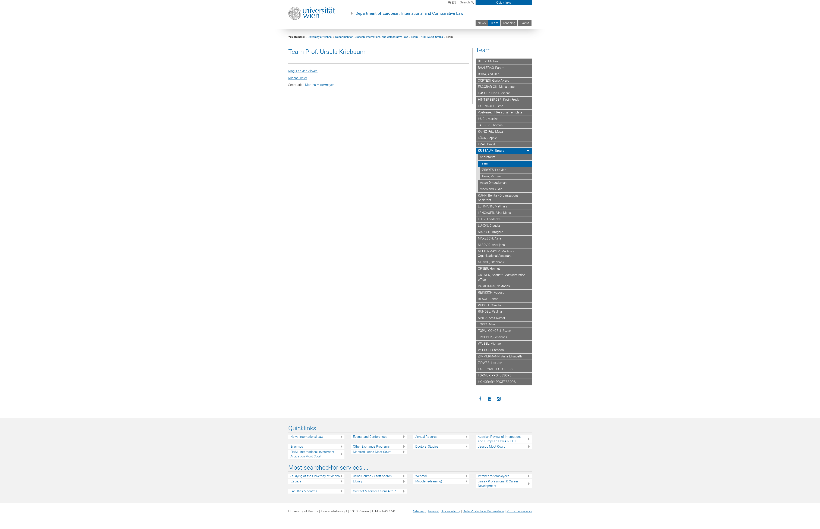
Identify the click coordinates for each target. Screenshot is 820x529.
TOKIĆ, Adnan (487, 324)
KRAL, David (486, 144)
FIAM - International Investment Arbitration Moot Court (312, 454)
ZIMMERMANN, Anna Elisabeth (500, 356)
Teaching (509, 23)
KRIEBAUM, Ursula (432, 36)
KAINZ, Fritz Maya (490, 132)
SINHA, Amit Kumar (491, 318)
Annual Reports (426, 437)
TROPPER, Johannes (492, 337)
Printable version (519, 511)
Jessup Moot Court (491, 446)
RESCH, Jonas (488, 299)
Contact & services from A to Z (374, 491)
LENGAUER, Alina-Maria (494, 213)
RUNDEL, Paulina (490, 311)
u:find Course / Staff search (372, 476)
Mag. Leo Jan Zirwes (303, 71)
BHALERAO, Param (491, 68)
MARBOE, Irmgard (490, 232)
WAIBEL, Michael (489, 343)
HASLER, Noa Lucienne (494, 93)
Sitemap (419, 511)
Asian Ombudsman (493, 183)
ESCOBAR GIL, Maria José (496, 87)
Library (357, 481)
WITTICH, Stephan (491, 350)
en (453, 2)
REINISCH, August (491, 292)
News (482, 23)
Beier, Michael (491, 176)
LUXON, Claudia (489, 226)
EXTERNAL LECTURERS (495, 369)
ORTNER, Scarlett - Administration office (501, 277)
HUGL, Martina (488, 119)
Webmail (421, 476)
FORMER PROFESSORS (494, 375)
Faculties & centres (303, 491)
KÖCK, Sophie (487, 138)
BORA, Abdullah (488, 74)
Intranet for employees (494, 476)
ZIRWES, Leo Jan (494, 170)
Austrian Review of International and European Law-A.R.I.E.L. (500, 439)
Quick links (503, 2)
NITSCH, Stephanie (491, 262)
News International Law (306, 437)
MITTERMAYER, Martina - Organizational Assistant (496, 253)
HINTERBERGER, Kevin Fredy (498, 99)
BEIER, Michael (488, 61)
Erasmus (296, 446)
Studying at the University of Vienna (315, 476)
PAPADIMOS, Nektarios (494, 286)
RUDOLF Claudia (489, 305)
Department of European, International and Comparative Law (409, 13)
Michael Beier (297, 78)
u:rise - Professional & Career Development (498, 483)
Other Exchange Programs (371, 446)
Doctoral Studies (426, 446)
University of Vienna (320, 36)
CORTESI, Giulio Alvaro (493, 80)
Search (465, 2)
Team (494, 23)
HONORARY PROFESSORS (497, 382)
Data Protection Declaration (483, 511)
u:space (295, 481)
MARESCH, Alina (489, 238)
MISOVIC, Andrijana (491, 245)
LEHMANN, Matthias (492, 206)
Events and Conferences (370, 437)
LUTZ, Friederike (489, 219)
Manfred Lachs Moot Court (372, 452)
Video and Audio (491, 189)
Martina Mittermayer (319, 85)
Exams (524, 23)
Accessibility (450, 511)
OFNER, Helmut (489, 268)
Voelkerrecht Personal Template (500, 112)
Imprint (433, 511)
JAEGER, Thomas (490, 125)
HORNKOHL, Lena (490, 106)
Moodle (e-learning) (428, 481)
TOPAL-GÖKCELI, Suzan (494, 331)
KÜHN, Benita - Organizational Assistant (498, 198)
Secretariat (487, 157)
